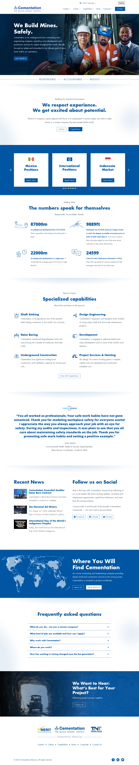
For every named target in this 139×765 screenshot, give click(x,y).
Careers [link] (66, 9)
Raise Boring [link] (29, 334)
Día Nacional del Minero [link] (43, 506)
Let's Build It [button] (21, 58)
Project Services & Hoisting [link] (97, 355)
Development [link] (88, 334)
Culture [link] (75, 9)
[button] (61, 129)
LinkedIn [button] (94, 517)
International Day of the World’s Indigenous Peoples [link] (47, 522)
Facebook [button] (80, 517)
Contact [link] (120, 9)
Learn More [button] (108, 180)
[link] (89, 3)
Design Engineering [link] (92, 314)
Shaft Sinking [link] (30, 314)
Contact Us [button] (79, 705)
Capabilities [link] (87, 9)
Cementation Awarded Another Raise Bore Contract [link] (47, 491)
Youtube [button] (108, 517)
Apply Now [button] (31, 180)
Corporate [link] (106, 9)
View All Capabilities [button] (70, 376)
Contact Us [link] (97, 744)
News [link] (98, 9)
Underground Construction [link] (39, 355)
